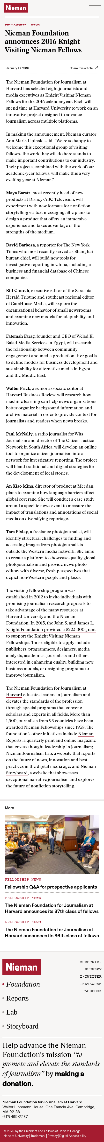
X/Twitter (91, 976)
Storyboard (22, 1026)
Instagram (91, 983)
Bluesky (93, 969)
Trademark (38, 1136)
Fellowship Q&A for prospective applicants (51, 887)
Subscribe (91, 961)
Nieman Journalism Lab (29, 754)
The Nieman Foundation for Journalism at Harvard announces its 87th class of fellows (52, 908)
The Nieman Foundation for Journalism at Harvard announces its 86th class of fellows (52, 933)
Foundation (23, 984)
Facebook (92, 990)
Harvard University (16, 1136)
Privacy (53, 1136)
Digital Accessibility (72, 1136)
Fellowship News (22, 24)
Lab (11, 1012)
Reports (17, 998)
